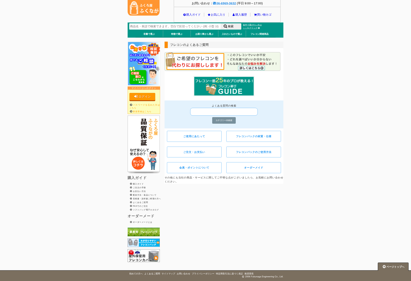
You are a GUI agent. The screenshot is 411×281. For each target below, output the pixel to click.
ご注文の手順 (139, 187)
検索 (231, 26)
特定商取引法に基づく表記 (229, 273)
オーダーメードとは (142, 222)
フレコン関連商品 (260, 34)
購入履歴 (241, 14)
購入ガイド (193, 14)
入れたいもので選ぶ (232, 34)
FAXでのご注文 (140, 206)
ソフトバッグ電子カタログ (145, 210)
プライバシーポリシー (203, 273)
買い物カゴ (264, 14)
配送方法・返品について (144, 195)
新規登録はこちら (142, 111)
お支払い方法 (139, 191)
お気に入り (218, 14)
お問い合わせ (183, 273)
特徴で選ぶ (176, 34)
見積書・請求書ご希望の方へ (146, 199)
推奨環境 (249, 273)
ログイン (145, 96)
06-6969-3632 (226, 3)
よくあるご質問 (140, 202)
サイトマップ (168, 273)
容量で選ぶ (149, 34)
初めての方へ (136, 273)
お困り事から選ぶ (204, 34)
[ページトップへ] (393, 270)
